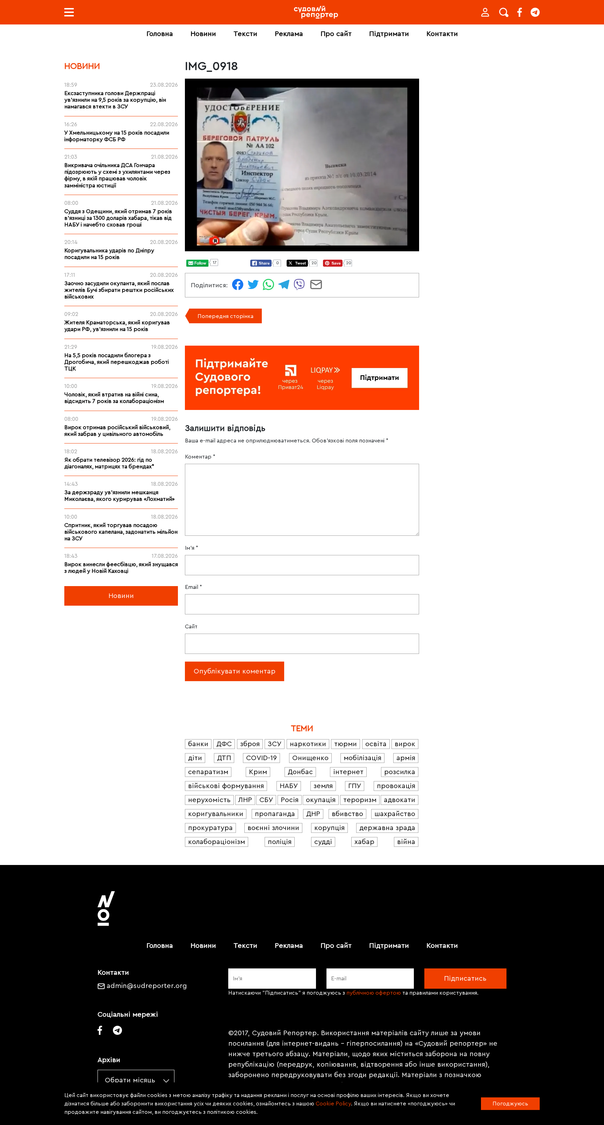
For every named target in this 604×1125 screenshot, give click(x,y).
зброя (250, 744)
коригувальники (215, 813)
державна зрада (387, 827)
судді (323, 841)
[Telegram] (535, 12)
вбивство (347, 813)
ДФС (224, 744)
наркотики (308, 744)
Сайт (191, 626)
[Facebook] (519, 12)
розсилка (399, 772)
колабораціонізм (216, 841)
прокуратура (210, 827)
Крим (258, 772)
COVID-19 (261, 758)
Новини (203, 33)
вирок (405, 744)
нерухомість (209, 799)
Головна (159, 33)
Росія (290, 799)
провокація (396, 786)
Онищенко (310, 758)
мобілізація (362, 758)
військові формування (226, 786)
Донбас (300, 772)
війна (406, 841)
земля (323, 786)
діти (195, 758)
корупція (329, 827)
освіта (376, 744)
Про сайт (336, 33)
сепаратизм (208, 772)
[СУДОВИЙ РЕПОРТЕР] (316, 12)
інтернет (348, 772)
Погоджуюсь (510, 1103)
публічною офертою (373, 993)
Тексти (245, 33)
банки (198, 744)
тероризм (359, 799)
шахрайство (394, 813)
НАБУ (289, 786)
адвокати (399, 799)
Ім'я (191, 548)
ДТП (224, 758)
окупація (321, 799)
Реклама (289, 33)
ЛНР (245, 799)
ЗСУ (274, 744)
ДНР (313, 813)
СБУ (266, 799)
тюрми (345, 744)
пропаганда (275, 813)
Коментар (200, 457)
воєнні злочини (273, 827)
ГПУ (354, 786)
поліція (280, 841)
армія (405, 758)
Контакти (442, 33)
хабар (364, 841)
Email (193, 587)
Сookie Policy (333, 1103)
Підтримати (389, 33)
